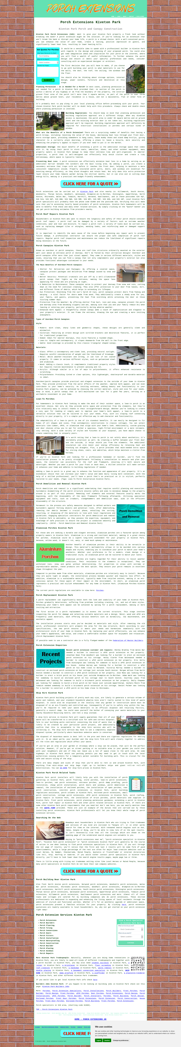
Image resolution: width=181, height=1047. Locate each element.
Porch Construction (127, 998)
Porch (38, 192)
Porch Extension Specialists (66, 991)
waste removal (105, 968)
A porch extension (66, 37)
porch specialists (45, 202)
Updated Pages (64, 1027)
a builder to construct (86, 653)
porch (38, 135)
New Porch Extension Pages (50, 1027)
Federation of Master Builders (128, 640)
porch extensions (101, 204)
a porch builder (44, 963)
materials (108, 68)
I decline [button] (107, 1040)
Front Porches (130, 991)
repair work (127, 233)
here (124, 905)
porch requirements (70, 805)
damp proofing (66, 973)
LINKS (118, 16)
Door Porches (97, 993)
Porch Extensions (114, 993)
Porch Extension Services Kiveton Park (64, 915)
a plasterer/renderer (134, 973)
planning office (94, 104)
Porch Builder (75, 996)
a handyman (74, 968)
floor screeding (103, 965)
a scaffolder (98, 973)
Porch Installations (94, 991)
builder (124, 49)
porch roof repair (45, 221)
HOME (112, 16)
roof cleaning (43, 968)
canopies (69, 250)
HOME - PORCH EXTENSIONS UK (90, 1019)
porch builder (64, 106)
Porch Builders (113, 991)
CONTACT (131, 16)
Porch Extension (107, 998)
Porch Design (52, 993)
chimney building (100, 963)
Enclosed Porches (44, 998)
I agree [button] (99, 1040)
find (44, 884)
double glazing (43, 970)
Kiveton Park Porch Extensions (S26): (56, 34)
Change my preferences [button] (120, 1040)
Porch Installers (92, 996)
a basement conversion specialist (88, 970)
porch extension (137, 907)
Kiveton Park (86, 192)
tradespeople (104, 960)
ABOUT (125, 16)
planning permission (112, 87)
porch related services (101, 803)
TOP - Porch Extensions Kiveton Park (54, 1009)
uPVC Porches (82, 993)
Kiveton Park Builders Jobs (55, 986)
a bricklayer (68, 965)
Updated (79, 1027)
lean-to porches (44, 782)
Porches (100, 590)
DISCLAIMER (140, 16)
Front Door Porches (66, 998)
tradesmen (92, 975)
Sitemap (37, 1027)
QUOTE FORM (49, 808)
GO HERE (63, 768)
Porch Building (120, 996)
